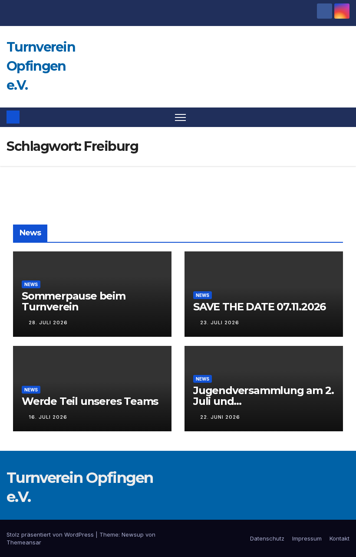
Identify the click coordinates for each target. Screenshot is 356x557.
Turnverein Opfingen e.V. (41, 66)
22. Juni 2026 (220, 417)
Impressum (307, 538)
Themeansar (24, 542)
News (31, 284)
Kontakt (339, 538)
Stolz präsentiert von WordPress (51, 534)
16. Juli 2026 (48, 417)
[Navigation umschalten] (180, 117)
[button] (343, 117)
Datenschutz (267, 538)
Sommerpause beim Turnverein (73, 301)
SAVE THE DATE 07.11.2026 (259, 306)
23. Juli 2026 (219, 322)
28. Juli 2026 (48, 322)
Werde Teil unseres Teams (90, 401)
